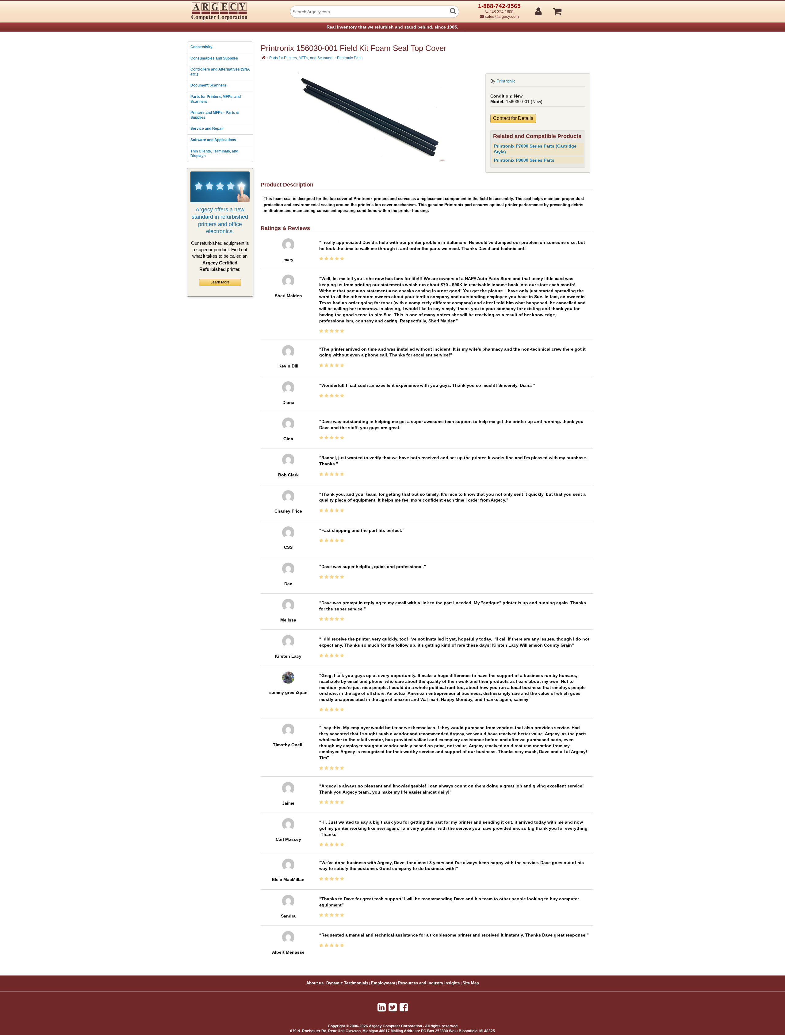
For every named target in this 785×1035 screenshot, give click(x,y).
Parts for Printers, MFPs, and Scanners (215, 99)
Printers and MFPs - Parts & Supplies (214, 115)
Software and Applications (213, 140)
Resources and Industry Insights (429, 983)
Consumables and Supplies (214, 58)
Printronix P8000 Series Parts (524, 160)
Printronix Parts (349, 58)
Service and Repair (207, 128)
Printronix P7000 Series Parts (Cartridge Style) (535, 149)
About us (315, 983)
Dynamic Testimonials (347, 983)
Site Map (470, 983)
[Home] (263, 57)
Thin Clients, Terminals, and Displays (214, 153)
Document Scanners (208, 85)
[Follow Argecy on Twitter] (393, 1007)
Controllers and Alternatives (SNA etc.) (220, 71)
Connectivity (201, 47)
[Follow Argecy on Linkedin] (381, 1007)
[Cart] (580, 9)
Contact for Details (513, 118)
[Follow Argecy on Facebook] (404, 1007)
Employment (383, 983)
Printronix (505, 81)
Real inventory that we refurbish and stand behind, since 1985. (392, 27)
